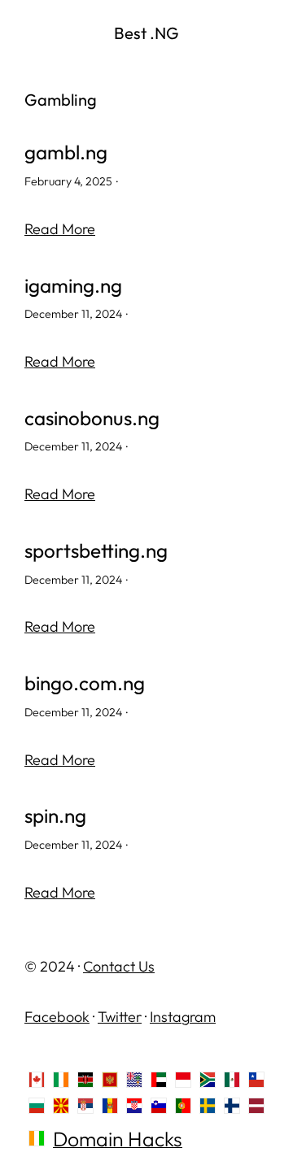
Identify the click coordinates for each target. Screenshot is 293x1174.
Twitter (120, 1016)
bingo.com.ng (84, 683)
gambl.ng (65, 152)
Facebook (57, 1016)
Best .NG (146, 33)
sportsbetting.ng (96, 551)
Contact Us (119, 966)
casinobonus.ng (92, 418)
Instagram (183, 1016)
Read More (59, 229)
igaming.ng (73, 286)
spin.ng (55, 816)
